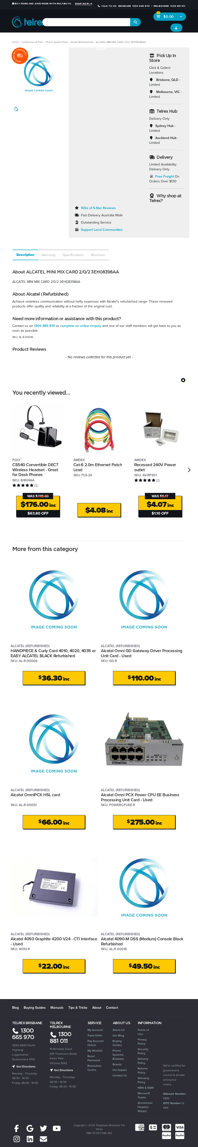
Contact (112, 1007)
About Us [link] (119, 1030)
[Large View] (16, 109)
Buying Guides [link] (117, 1043)
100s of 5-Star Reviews (98, 208)
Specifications (73, 254)
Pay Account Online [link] (95, 1043)
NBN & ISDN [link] (146, 1088)
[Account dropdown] (176, 28)
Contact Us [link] (120, 1075)
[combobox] (86, 22)
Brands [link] (117, 1064)
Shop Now (82, 3)
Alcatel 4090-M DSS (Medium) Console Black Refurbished (142, 941)
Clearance (184, 39)
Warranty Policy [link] (143, 1080)
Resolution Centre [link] (94, 1068)
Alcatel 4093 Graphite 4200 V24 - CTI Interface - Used (54, 941)
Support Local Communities (102, 229)
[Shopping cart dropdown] (181, 17)
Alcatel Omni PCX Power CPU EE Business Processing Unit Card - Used (140, 797)
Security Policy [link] (143, 1051)
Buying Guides (35, 1007)
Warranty (49, 254)
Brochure (98, 254)
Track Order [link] (94, 1035)
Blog (15, 1007)
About (96, 1007)
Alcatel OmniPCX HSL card (35, 795)
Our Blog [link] (118, 1035)
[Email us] (43, 1139)
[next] (189, 470)
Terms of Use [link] (143, 1032)
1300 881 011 (60, 1037)
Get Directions (25, 1066)
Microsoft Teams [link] (144, 1095)
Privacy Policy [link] (142, 1041)
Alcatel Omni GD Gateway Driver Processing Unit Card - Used (141, 653)
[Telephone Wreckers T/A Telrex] (29, 20)
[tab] (25, 255)
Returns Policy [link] (143, 1070)
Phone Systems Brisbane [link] (118, 1054)
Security (142, 39)
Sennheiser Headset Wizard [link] (145, 1107)
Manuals (57, 1007)
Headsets (44, 39)
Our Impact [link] (120, 1070)
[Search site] (135, 22)
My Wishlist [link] (94, 1050)
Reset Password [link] (93, 1058)
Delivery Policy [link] (143, 1061)
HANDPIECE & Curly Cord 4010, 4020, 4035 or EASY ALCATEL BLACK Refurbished (53, 653)
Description (25, 254)
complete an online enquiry (80, 325)
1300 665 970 (44, 325)
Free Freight (164, 176)
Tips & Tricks (77, 1007)
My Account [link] (95, 1030)
